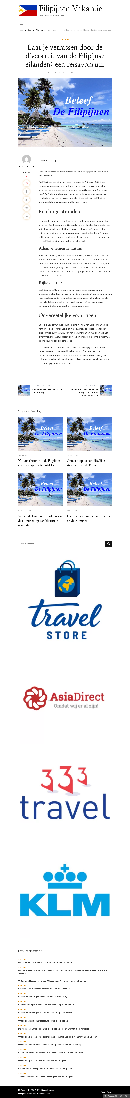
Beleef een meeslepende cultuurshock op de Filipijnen (45, 1069)
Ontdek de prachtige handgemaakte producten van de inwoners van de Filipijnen (57, 1037)
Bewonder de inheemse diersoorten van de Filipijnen (44, 989)
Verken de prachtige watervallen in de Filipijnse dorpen (45, 1013)
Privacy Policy (43, 1093)
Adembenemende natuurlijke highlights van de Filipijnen (45, 1077)
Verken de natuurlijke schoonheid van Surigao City (42, 997)
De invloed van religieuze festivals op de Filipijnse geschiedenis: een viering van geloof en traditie (62, 971)
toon (53, 160)
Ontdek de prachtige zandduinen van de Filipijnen (42, 1060)
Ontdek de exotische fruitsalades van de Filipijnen (43, 1021)
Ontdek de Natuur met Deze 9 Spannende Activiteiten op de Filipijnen (52, 981)
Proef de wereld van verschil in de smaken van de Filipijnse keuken (50, 1052)
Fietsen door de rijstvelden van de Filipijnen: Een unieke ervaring (49, 1044)
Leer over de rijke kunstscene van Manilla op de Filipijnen (46, 1005)
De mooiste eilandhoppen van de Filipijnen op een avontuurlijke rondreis (53, 1029)
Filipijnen (65, 39)
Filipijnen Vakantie (70, 9)
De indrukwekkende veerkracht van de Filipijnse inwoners (46, 962)
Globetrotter (57, 73)
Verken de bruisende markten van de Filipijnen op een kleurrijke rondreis (40, 521)
